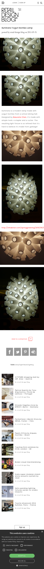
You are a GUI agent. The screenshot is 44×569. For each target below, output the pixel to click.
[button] (4, 545)
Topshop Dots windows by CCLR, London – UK (27, 448)
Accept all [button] (22, 556)
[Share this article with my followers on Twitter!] (17, 352)
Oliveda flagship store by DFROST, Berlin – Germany (26, 406)
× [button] (42, 532)
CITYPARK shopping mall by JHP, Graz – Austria (27, 378)
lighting (31, 365)
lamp (17, 365)
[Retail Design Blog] (22, 15)
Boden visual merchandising (28, 462)
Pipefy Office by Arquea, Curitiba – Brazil (26, 434)
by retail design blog (22, 382)
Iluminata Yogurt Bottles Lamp (17, 27)
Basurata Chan (19, 117)
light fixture (23, 365)
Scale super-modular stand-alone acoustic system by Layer (28, 476)
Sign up (22, 3)
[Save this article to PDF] (33, 352)
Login (15, 3)
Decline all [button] (22, 561)
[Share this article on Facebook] (9, 352)
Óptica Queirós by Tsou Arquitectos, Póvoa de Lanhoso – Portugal (25, 392)
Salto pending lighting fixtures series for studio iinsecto (26, 490)
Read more (20, 541)
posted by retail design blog (13, 32)
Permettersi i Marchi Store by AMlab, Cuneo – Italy (28, 420)
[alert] (22, 549)
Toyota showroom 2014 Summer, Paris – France (25, 504)
